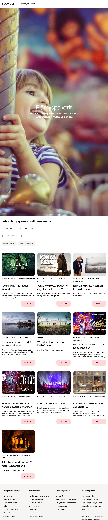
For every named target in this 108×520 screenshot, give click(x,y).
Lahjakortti (60, 496)
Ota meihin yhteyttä (90, 499)
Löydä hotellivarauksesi (91, 506)
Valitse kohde (7, 243)
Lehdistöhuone (9, 516)
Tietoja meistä (8, 496)
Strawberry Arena (9, 499)
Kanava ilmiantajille (10, 509)
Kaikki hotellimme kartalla (39, 496)
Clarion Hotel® (34, 509)
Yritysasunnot (61, 509)
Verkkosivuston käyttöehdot (93, 516)
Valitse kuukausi (25, 243)
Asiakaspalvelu (88, 496)
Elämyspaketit (28, 4)
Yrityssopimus (61, 506)
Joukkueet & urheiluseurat (66, 499)
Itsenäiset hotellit (36, 516)
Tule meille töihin (9, 513)
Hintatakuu (86, 513)
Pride (5, 506)
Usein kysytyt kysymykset (92, 503)
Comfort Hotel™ (35, 503)
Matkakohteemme (36, 499)
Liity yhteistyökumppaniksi (66, 503)
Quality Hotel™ (35, 506)
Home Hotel (33, 513)
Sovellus (85, 509)
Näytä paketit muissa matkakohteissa (19, 228)
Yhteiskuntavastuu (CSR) (12, 503)
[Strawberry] (9, 4)
